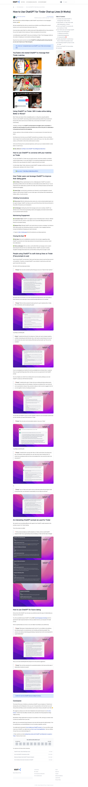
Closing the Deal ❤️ (62, 37)
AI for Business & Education (39, 773)
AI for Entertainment (50, 16)
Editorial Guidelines (59, 775)
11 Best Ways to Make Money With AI (30, 171)
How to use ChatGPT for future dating (65, 46)
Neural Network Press (42, 785)
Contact (56, 773)
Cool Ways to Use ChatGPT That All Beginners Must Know (33, 148)
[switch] (61, 2)
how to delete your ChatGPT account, (34, 727)
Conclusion (59, 48)
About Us (57, 771)
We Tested (36, 771)
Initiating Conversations (63, 33)
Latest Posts (57, 777)
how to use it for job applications (38, 729)
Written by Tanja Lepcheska (20, 16)
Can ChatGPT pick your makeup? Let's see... (32, 695)
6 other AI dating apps (22, 232)
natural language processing (41, 617)
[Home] (16, 2)
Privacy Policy (58, 779)
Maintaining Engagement (63, 35)
